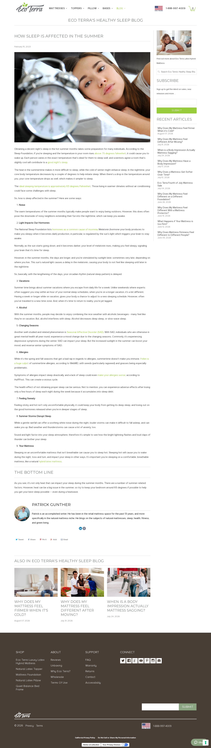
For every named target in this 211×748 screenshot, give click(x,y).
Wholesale (57, 677)
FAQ (88, 659)
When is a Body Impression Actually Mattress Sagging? (127, 606)
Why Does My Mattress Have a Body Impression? (174, 162)
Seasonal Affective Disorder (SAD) (85, 332)
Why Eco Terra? (60, 671)
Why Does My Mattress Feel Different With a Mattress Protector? (173, 210)
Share (33, 539)
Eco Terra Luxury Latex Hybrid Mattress (30, 661)
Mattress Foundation (28, 674)
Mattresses (57, 8)
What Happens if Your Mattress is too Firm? (175, 223)
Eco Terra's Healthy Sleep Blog (105, 20)
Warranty (91, 665)
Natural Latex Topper (29, 669)
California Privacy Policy (85, 738)
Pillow (92, 8)
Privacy (29, 725)
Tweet (21, 539)
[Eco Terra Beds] (30, 8)
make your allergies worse (111, 375)
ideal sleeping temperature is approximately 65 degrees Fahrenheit (55, 186)
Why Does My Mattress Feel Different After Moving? (77, 608)
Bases (106, 8)
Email (65, 539)
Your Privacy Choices (111, 745)
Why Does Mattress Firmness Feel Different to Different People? (176, 234)
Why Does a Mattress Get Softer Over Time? (175, 173)
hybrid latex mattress (50, 461)
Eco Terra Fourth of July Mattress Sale (175, 184)
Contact (90, 677)
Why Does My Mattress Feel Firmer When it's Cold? (31, 608)
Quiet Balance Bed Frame (27, 687)
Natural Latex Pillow (28, 680)
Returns (90, 671)
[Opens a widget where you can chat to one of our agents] (199, 742)
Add (55, 539)
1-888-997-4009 (175, 8)
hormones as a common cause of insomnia (75, 229)
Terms (39, 725)
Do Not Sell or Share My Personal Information (117, 738)
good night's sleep (57, 162)
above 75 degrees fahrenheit (110, 153)
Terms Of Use (59, 682)
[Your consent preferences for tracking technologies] (206, 743)
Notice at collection (91, 745)
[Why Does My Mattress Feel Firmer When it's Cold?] (36, 596)
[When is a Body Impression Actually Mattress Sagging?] (128, 596)
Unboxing (56, 665)
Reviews (56, 659)
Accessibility (93, 682)
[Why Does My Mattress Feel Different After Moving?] (82, 596)
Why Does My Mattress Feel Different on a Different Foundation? (173, 196)
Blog (120, 8)
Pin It (44, 539)
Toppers (76, 8)
